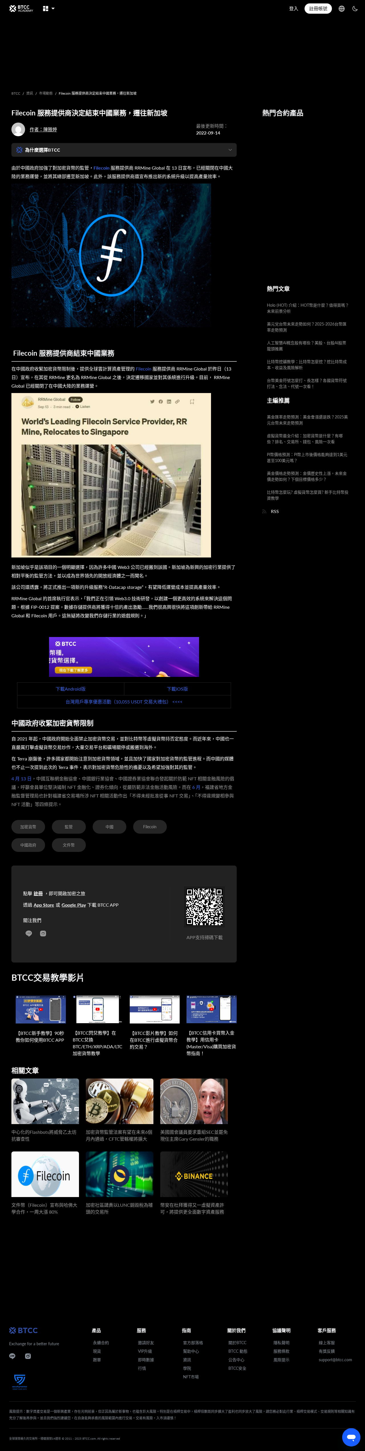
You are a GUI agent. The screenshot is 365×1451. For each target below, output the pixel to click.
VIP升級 (145, 1351)
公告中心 (236, 1359)
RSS (275, 511)
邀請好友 (146, 1342)
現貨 (97, 1351)
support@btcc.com (335, 1359)
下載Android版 (71, 688)
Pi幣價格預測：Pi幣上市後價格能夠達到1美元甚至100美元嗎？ (307, 457)
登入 (293, 8)
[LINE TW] (29, 932)
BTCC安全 (237, 1368)
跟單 (97, 1359)
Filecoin (102, 167)
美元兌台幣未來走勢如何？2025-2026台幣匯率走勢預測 (306, 326)
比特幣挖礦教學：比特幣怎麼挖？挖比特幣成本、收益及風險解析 (307, 364)
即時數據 (146, 1359)
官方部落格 (193, 1342)
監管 (69, 826)
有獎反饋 (327, 1351)
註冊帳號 (318, 8)
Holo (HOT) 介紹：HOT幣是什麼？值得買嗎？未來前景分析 (308, 308)
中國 (109, 826)
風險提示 (281, 1359)
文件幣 (69, 844)
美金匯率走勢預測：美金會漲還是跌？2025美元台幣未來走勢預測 (307, 419)
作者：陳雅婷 (43, 129)
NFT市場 (191, 1376)
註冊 (38, 893)
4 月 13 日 (21, 778)
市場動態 (46, 93)
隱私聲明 (281, 1342)
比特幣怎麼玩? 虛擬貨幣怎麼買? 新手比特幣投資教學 (307, 495)
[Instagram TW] (43, 932)
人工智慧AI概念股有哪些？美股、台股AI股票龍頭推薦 (306, 345)
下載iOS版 (177, 688)
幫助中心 (191, 1351)
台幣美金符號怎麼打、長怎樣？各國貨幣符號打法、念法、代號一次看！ (307, 383)
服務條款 (281, 1351)
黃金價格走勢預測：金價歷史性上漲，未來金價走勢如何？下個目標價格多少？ (307, 476)
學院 (187, 1368)
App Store (44, 904)
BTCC (15, 93)
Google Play (74, 904)
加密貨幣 (28, 826)
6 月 (195, 787)
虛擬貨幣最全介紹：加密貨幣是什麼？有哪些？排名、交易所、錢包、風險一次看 (305, 438)
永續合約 (101, 1342)
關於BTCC (237, 1342)
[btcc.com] (21, 8)
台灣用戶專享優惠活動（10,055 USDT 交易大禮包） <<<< (124, 701)
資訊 (29, 93)
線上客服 (327, 1342)
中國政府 (28, 844)
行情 (142, 1368)
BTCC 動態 (238, 1351)
